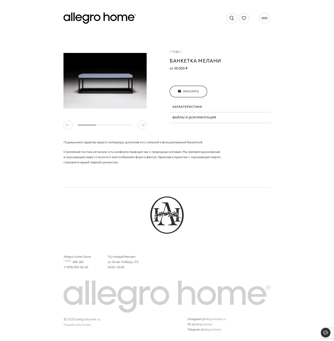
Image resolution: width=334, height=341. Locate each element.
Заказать (190, 91)
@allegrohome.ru (214, 319)
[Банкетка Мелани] (105, 80)
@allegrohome (202, 324)
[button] (142, 125)
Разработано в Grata (77, 324)
